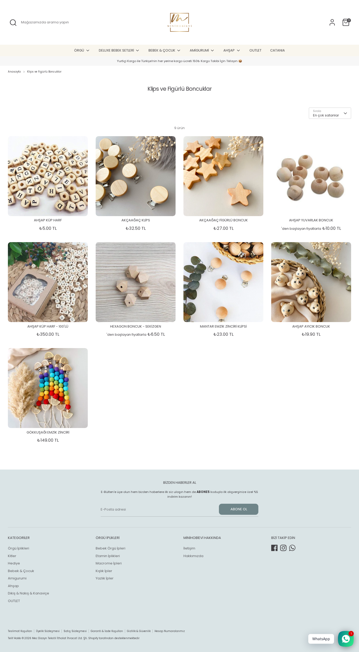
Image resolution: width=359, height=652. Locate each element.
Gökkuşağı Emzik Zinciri (48, 432)
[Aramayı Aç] (13, 22)
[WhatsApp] (292, 548)
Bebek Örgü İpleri (110, 548)
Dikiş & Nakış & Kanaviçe (28, 593)
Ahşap (13, 585)
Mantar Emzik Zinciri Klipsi (223, 326)
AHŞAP (229, 50)
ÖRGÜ (79, 50)
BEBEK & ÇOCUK (162, 50)
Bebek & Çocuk (21, 570)
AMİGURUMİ (200, 50)
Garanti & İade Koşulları (107, 631)
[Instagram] (283, 548)
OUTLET (255, 50)
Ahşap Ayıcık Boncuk (311, 326)
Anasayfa (14, 71)
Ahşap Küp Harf (48, 220)
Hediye (14, 563)
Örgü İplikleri (18, 548)
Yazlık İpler (105, 578)
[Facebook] (274, 548)
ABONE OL (238, 509)
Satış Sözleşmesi (75, 631)
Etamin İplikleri (108, 555)
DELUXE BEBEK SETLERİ (117, 50)
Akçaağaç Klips (135, 220)
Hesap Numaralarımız (170, 631)
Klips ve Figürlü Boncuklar (44, 71)
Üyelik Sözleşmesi (48, 631)
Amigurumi (17, 578)
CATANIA (277, 50)
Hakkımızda (193, 555)
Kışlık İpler (104, 570)
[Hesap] (332, 22)
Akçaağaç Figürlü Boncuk (223, 220)
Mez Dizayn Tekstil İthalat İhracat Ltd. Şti (59, 638)
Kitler (12, 555)
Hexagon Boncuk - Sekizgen (135, 326)
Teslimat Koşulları (20, 631)
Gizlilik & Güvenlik (139, 631)
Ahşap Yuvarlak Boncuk (311, 220)
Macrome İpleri (109, 563)
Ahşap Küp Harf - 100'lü (47, 326)
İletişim (189, 548)
